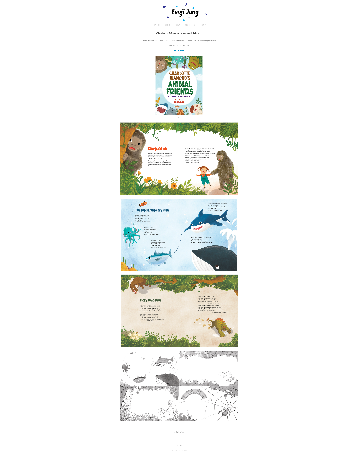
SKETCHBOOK (190, 25)
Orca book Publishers (183, 45)
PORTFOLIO (156, 25)
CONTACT (203, 25)
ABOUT (177, 25)
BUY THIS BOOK (179, 50)
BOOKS (167, 25)
